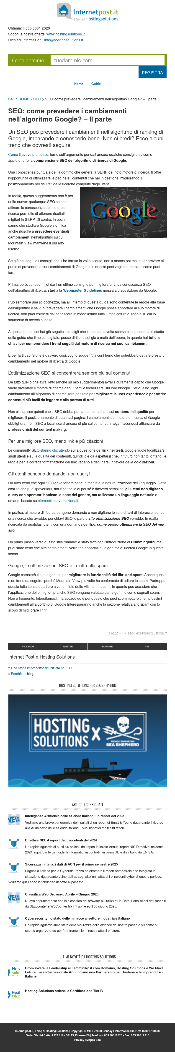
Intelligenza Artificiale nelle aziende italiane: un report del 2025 (74, 815)
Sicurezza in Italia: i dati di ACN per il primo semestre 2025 (71, 864)
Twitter (68, 646)
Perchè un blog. (22, 673)
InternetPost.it (87, 12)
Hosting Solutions (57, 1031)
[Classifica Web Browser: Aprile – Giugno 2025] (16, 900)
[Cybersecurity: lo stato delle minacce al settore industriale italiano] (16, 924)
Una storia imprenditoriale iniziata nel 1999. (42, 667)
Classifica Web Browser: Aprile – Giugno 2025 (61, 894)
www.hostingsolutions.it (65, 34)
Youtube (107, 646)
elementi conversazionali (58, 500)
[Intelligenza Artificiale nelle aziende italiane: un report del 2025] (16, 821)
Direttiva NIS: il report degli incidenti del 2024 (61, 840)
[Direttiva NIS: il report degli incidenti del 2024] (16, 845)
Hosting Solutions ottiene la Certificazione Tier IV (64, 990)
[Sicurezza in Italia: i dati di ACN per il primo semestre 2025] (16, 870)
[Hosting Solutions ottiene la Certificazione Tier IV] (16, 996)
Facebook (28, 646)
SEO (37, 99)
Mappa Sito (93, 1040)
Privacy (79, 1040)
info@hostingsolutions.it (63, 39)
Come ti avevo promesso (28, 154)
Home (78, 83)
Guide (96, 83)
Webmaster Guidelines (82, 290)
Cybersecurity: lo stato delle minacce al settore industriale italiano (77, 918)
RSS (147, 646)
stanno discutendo (55, 450)
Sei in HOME (18, 99)
